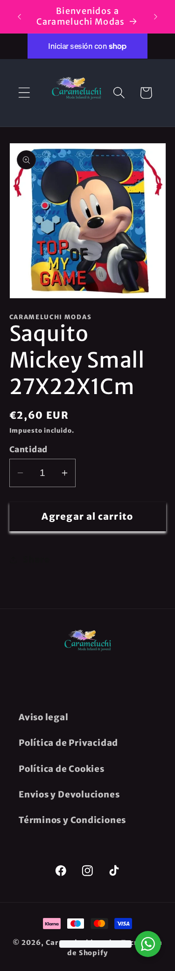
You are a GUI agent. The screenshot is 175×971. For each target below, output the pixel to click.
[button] (24, 93)
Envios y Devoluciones (69, 794)
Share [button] (36, 559)
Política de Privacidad (68, 742)
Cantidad (28, 449)
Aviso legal (44, 717)
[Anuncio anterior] (19, 17)
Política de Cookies (62, 768)
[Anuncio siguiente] (156, 17)
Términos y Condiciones (72, 820)
